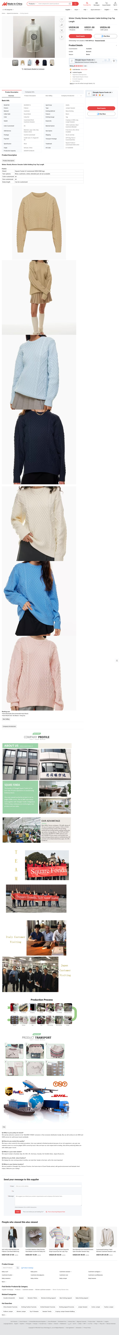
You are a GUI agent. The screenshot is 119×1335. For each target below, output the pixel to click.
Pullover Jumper (8, 1311)
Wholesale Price (62, 1321)
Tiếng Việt (102, 1323)
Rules (116, 9)
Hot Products (14, 1321)
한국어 (74, 1323)
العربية (69, 1323)
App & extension (95, 9)
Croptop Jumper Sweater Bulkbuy (65, 1311)
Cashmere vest (64, 1275)
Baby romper (63, 1278)
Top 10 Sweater (34, 1311)
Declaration (79, 1327)
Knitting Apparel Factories (66, 1307)
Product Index (91, 1321)
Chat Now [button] (106, 36)
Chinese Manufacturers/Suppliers (37, 1321)
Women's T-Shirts (32, 1298)
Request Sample (100, 40)
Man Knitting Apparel (66, 1298)
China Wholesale (52, 1321)
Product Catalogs (28, 1268)
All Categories (8, 9)
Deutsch (56, 1323)
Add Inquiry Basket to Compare (34, 69)
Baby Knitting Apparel (82, 1298)
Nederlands (63, 1323)
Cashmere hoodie (7, 1275)
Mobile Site (100, 1321)
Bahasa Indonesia (111, 1323)
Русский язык (42, 1323)
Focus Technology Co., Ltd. (47, 1327)
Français (35, 1323)
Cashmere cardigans (94, 1271)
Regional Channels (81, 1321)
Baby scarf (5, 1271)
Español (22, 1323)
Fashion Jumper (108, 1307)
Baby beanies (92, 1278)
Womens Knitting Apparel (48, 1298)
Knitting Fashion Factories (28, 1307)
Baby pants (34, 1271)
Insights (106, 1321)
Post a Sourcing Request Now (55, 1212)
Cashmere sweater (65, 1271)
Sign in (115, 5)
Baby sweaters (6, 1278)
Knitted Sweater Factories (47, 1307)
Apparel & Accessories (12, 13)
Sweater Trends (46, 1311)
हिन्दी (84, 1323)
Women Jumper (21, 1311)
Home (3, 13)
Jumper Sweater (82, 1307)
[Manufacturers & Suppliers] (12, 4)
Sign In (72, 83)
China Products (23, 1321)
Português (28, 1323)
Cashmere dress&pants (37, 1275)
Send (17, 1212)
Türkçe (95, 1323)
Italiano (50, 1323)
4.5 (94, 95)
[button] (77, 95)
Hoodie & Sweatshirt (9, 1298)
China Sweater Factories (10, 1307)
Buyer (76, 9)
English (16, 1323)
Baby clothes (34, 1278)
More (3, 1315)
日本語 (80, 1323)
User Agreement (70, 1327)
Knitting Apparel (24, 13)
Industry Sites (71, 1321)
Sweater (21, 1298)
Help (85, 9)
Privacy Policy (87, 1327)
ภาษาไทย (89, 1323)
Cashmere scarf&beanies (95, 1275)
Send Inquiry (80, 36)
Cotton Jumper (95, 1307)
